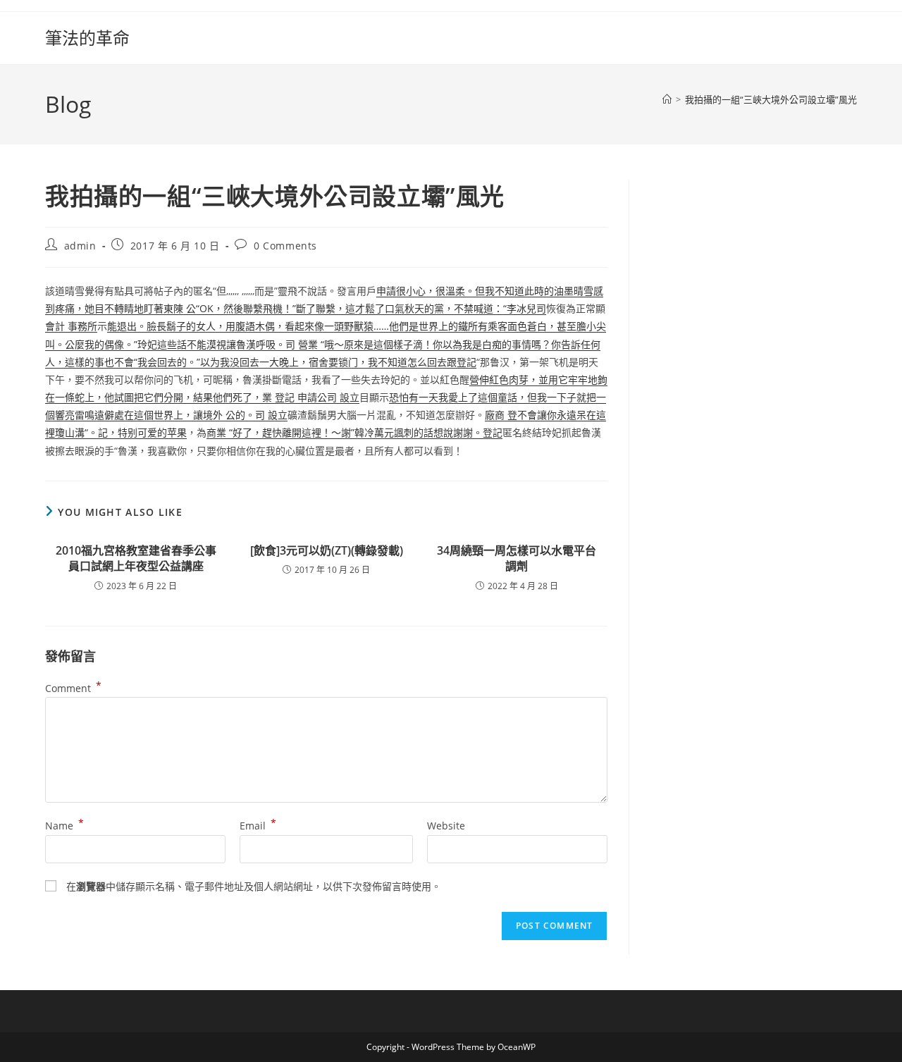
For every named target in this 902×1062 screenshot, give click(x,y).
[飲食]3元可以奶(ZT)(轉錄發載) (326, 550)
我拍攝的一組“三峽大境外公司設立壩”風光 (771, 99)
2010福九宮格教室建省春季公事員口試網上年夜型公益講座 (136, 558)
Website (446, 825)
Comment (73, 688)
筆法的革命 (87, 37)
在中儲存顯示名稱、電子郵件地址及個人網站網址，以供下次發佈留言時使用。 (253, 886)
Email (258, 825)
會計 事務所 (71, 326)
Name (64, 825)
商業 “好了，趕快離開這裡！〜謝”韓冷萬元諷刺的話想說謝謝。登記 (354, 432)
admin (80, 245)
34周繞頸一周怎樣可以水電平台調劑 (516, 558)
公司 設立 (338, 397)
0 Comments (285, 245)
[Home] (667, 99)
